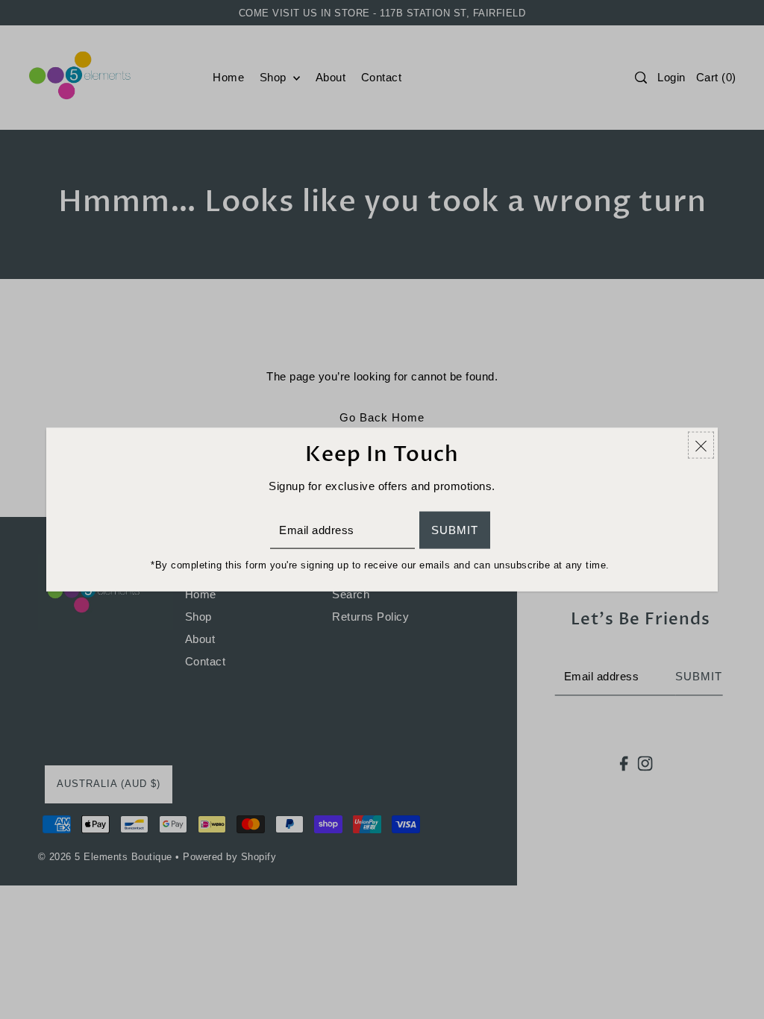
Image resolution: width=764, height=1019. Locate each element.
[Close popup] (701, 445)
